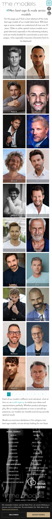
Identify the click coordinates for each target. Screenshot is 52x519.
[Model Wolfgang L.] (37, 373)
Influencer (37, 460)
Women (37, 435)
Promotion (13, 471)
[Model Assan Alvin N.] (37, 62)
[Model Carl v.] (37, 270)
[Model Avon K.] (14, 235)
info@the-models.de (40, 474)
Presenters (13, 475)
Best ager (36, 442)
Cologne (13, 446)
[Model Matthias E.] (14, 339)
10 (43, 394)
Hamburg (13, 439)
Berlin (13, 435)
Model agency (13, 432)
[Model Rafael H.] (14, 97)
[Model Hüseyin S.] (14, 373)
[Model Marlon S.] (14, 200)
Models (36, 432)
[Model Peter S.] (37, 200)
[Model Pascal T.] (14, 131)
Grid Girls (13, 468)
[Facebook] (49, 9)
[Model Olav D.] (37, 339)
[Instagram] (49, 14)
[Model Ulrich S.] (37, 131)
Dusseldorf (13, 442)
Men (36, 439)
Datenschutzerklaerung (10, 509)
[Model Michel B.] (14, 62)
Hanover (13, 453)
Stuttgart (13, 457)
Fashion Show (37, 457)
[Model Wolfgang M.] (37, 235)
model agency (18, 402)
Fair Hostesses (13, 464)
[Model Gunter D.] (37, 304)
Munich (13, 450)
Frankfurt (13, 460)
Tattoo (37, 450)
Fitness (36, 453)
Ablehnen (14, 515)
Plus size (37, 446)
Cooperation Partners (13, 482)
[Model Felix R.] (14, 304)
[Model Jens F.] (37, 166)
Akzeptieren (38, 515)
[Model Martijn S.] (14, 166)
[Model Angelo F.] (14, 270)
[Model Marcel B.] (37, 97)
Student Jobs (13, 479)
